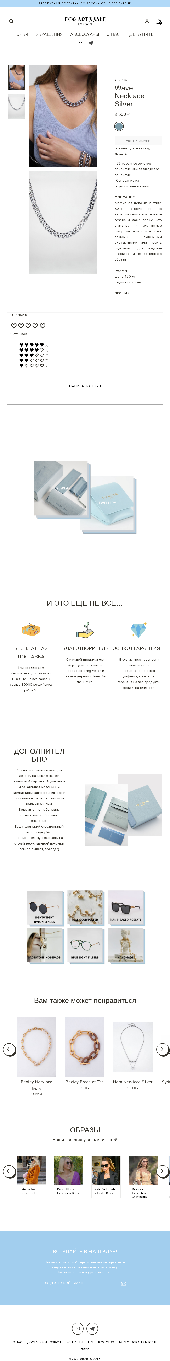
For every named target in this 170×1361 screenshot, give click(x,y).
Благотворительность (138, 1342)
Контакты (75, 1342)
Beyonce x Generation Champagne (139, 1193)
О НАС (113, 34)
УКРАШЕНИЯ (49, 34)
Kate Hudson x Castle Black (29, 1191)
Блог (85, 1349)
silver (119, 126)
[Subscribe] (123, 1283)
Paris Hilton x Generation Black (68, 1191)
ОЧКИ (22, 34)
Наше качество (101, 1342)
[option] (36, 1047)
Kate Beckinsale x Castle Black (105, 1191)
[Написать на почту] (80, 41)
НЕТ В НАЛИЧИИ (138, 141)
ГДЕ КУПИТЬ (140, 34)
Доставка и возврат (44, 1342)
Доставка (121, 154)
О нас (17, 1342)
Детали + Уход (140, 148)
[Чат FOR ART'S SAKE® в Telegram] (90, 42)
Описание (121, 148)
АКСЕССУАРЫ (84, 34)
